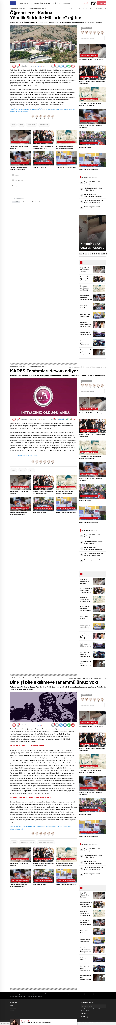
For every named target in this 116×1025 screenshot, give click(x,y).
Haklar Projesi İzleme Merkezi (18, 8)
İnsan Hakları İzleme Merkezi (40, 3)
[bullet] (35, 202)
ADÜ (13, 124)
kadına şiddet (31, 124)
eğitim (21, 124)
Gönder (16, 201)
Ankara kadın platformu (27, 842)
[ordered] (33, 202)
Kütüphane (56, 3)
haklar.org (24, 3)
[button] (79, 254)
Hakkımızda (66, 3)
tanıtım (31, 470)
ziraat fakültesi (44, 124)
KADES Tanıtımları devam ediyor (26, 456)
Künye (11, 1005)
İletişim (12, 1011)
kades (13, 470)
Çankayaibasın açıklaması (46, 842)
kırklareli (22, 470)
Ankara (14, 842)
